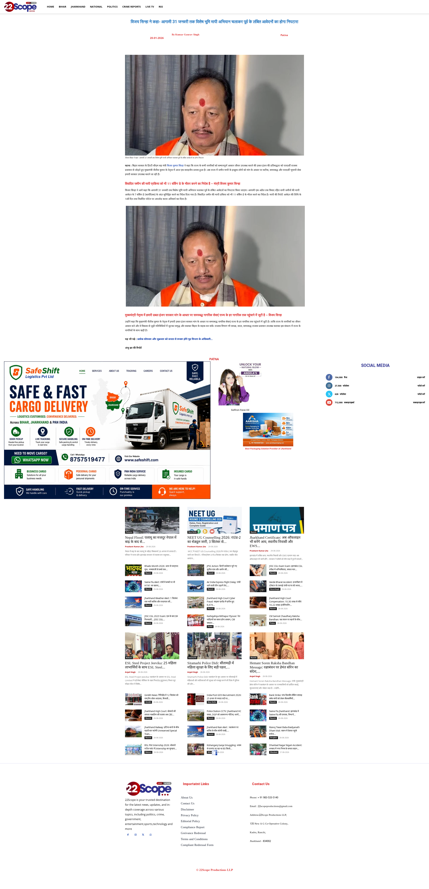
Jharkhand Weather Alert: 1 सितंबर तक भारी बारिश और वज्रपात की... (161, 600)
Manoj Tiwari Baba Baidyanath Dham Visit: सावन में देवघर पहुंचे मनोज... (284, 730)
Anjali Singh (130, 672)
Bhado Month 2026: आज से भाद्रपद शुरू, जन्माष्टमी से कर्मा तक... (161, 567)
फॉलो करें (421, 385)
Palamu (129, 532)
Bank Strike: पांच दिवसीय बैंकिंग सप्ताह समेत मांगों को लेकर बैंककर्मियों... (285, 696)
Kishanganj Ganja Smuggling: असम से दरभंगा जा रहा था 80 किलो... (224, 747)
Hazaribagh (274, 589)
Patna (284, 35)
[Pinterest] (225, 46)
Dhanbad (273, 752)
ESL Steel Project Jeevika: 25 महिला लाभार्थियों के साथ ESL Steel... (150, 665)
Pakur (253, 785)
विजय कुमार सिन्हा (175, 165)
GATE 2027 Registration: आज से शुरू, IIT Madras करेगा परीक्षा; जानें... (285, 870)
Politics (112, 6)
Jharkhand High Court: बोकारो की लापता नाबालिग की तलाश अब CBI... (160, 712)
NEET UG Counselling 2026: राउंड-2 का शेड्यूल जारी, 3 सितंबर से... (214, 540)
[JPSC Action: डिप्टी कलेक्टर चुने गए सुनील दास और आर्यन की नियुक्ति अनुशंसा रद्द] (195, 570)
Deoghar (273, 737)
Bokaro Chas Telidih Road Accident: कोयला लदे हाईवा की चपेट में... (161, 853)
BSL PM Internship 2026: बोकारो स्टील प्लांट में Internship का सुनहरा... (160, 747)
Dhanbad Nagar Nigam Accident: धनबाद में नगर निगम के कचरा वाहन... (285, 747)
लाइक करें (421, 377)
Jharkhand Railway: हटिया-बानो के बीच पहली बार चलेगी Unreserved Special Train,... (161, 730)
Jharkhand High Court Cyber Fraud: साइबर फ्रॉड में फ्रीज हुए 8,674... (221, 601)
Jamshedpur (150, 825)
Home (50, 6)
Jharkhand (78, 6)
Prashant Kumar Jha (134, 546)
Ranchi (253, 532)
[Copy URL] (240, 46)
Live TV (149, 6)
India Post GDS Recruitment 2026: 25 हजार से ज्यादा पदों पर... (224, 696)
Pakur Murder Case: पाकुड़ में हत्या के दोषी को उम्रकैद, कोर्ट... (275, 792)
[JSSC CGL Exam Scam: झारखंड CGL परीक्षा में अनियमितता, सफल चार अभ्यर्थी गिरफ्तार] (258, 570)
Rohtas (273, 859)
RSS (161, 6)
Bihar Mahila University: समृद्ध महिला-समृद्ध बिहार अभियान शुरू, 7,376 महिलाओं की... (161, 837)
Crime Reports (131, 6)
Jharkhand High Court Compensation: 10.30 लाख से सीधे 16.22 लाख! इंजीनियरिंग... (285, 601)
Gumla (128, 785)
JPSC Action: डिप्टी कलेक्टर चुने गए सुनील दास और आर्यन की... (222, 567)
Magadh (273, 844)
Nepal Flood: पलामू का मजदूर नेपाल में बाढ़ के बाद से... (150, 540)
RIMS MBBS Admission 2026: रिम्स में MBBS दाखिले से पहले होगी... (223, 819)
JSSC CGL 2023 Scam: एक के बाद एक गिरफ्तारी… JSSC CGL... (161, 617)
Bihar (62, 6)
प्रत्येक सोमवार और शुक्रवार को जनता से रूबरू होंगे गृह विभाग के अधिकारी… (175, 339)
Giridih (148, 702)
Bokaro (129, 658)
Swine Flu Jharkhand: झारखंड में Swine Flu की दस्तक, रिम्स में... (284, 712)
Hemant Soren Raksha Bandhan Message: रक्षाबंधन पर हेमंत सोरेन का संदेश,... (274, 667)
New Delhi (192, 532)
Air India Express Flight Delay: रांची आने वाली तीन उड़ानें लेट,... (223, 583)
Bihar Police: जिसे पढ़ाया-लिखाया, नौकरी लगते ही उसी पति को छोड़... (284, 853)
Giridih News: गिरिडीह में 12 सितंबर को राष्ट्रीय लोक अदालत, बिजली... (161, 696)
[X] (217, 46)
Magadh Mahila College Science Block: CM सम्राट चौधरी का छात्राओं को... (285, 837)
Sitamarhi (192, 658)
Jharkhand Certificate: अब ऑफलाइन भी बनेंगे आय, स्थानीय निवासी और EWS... (275, 542)
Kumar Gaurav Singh (187, 34)
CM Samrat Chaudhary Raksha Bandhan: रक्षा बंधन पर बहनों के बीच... (285, 617)
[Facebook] (210, 46)
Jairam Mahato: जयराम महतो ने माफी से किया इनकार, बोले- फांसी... (161, 870)
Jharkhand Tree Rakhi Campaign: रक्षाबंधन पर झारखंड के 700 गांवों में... (160, 819)
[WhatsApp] (233, 46)
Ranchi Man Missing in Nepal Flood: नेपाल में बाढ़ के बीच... (283, 819)
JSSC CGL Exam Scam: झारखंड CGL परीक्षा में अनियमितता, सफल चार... (285, 567)
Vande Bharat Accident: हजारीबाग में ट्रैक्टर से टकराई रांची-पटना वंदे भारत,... (285, 583)
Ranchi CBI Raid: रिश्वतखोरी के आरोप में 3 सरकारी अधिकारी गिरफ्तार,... (214, 792)
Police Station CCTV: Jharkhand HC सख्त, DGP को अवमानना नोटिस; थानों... (224, 712)
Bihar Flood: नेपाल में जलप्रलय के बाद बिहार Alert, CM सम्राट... (223, 853)
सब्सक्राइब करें (419, 402)
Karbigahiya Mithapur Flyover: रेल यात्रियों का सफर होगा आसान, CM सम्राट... (223, 619)
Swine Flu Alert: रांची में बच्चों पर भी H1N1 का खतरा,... (159, 583)
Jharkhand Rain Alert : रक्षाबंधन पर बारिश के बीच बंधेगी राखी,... (222, 729)
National (96, 6)
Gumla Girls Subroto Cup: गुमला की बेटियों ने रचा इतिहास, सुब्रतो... (150, 792)
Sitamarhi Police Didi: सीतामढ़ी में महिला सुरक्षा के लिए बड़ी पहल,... (210, 665)
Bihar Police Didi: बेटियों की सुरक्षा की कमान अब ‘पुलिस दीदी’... (223, 836)
